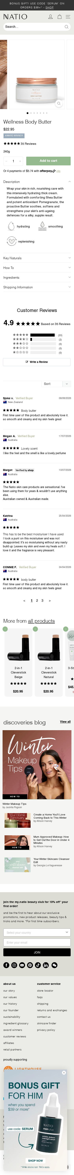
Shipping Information (18, 287)
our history (10, 1003)
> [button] (50, 600)
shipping (43, 1003)
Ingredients (11, 277)
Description (11, 181)
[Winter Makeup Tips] (37, 764)
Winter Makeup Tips (14, 803)
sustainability (11, 1016)
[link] (35, 1120)
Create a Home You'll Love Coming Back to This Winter (50, 816)
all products (41, 620)
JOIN (37, 952)
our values (10, 997)
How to (15, 797)
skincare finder (46, 1023)
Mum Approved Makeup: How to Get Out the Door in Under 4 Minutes (51, 839)
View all (65, 721)
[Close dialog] (64, 1073)
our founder (11, 1010)
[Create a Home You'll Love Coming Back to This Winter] (18, 820)
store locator (45, 990)
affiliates (8, 1042)
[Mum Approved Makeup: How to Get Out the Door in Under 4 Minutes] (18, 842)
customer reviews (14, 1036)
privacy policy (46, 1029)
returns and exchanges (52, 1010)
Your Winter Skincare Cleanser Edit (51, 861)
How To (8, 267)
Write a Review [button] (39, 362)
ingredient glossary (15, 1023)
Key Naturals (12, 258)
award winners (12, 1029)
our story (9, 990)
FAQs (40, 997)
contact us (44, 1016)
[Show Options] (67, 932)
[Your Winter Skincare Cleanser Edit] (18, 865)
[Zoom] (59, 103)
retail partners (12, 1049)
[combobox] (37, 27)
